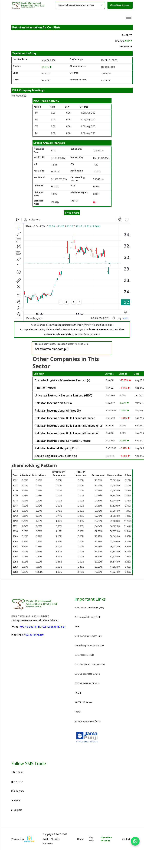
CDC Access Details (84, 654)
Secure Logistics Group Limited (56, 456)
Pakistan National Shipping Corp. (57, 448)
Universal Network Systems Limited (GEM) (63, 395)
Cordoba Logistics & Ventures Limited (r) (62, 380)
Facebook (18, 771)
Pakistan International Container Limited (63, 441)
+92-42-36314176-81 (53, 626)
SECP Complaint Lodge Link (88, 635)
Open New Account (120, 5)
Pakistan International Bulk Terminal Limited (65, 418)
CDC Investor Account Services (90, 664)
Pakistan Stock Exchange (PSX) (89, 607)
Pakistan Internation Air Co (53, 403)
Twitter (17, 800)
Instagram (19, 790)
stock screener (100, 329)
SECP (77, 626)
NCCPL (78, 692)
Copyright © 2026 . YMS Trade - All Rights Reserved (55, 839)
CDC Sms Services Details (87, 673)
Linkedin (18, 809)
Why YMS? (91, 839)
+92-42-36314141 (30, 626)
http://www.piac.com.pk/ (51, 349)
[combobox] (80, 5)
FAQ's (77, 711)
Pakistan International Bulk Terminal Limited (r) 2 (68, 426)
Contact (126, 839)
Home (80, 839)
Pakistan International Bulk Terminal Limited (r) (67, 433)
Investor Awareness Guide (88, 721)
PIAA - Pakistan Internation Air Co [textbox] (76, 5)
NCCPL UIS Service (84, 702)
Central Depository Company (89, 645)
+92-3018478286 (34, 634)
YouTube (18, 781)
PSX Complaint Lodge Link (87, 617)
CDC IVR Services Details (87, 683)
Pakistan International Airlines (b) (58, 410)
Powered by (17, 839)
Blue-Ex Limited (45, 388)
